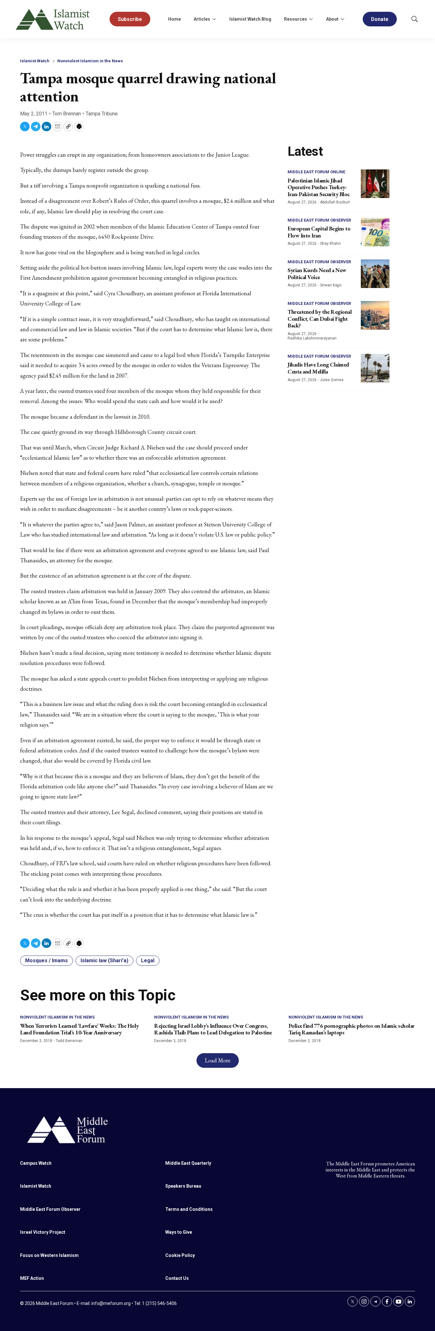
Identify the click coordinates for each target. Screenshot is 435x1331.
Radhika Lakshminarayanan (312, 338)
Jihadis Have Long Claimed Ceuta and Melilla (318, 368)
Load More (218, 1060)
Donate (380, 19)
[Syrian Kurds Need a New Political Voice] (375, 273)
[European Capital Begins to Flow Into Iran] (375, 232)
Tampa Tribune (102, 114)
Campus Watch (36, 1163)
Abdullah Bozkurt (335, 202)
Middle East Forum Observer (319, 220)
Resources (295, 19)
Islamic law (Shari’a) (104, 960)
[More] (214, 19)
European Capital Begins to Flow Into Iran (319, 232)
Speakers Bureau (183, 1186)
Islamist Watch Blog (250, 19)
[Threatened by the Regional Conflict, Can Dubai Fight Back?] (375, 315)
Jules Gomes (332, 380)
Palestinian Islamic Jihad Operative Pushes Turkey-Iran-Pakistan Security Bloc (319, 187)
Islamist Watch (34, 60)
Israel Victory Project (42, 1232)
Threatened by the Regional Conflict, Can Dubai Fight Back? (320, 318)
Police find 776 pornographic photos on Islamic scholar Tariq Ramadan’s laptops (352, 1029)
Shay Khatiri (330, 243)
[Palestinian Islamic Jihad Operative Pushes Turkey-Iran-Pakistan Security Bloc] (375, 183)
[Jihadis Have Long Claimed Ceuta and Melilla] (375, 368)
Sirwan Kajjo (330, 285)
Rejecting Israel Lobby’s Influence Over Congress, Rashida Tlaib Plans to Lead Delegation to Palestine (213, 1029)
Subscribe (130, 19)
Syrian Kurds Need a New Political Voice (317, 273)
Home (174, 19)
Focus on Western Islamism (49, 1255)
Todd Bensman (69, 1041)
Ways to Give (178, 1232)
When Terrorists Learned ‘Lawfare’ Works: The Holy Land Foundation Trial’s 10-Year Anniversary (79, 1029)
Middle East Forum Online (316, 171)
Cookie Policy (180, 1255)
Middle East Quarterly (188, 1163)
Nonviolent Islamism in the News (90, 60)
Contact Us (177, 1278)
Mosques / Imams (46, 960)
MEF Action (32, 1278)
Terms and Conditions (189, 1209)
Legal (147, 960)
